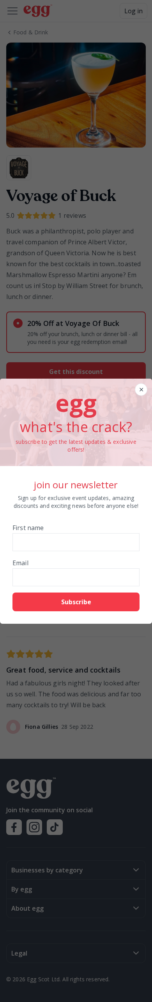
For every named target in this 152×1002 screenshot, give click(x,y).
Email (20, 563)
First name (28, 527)
